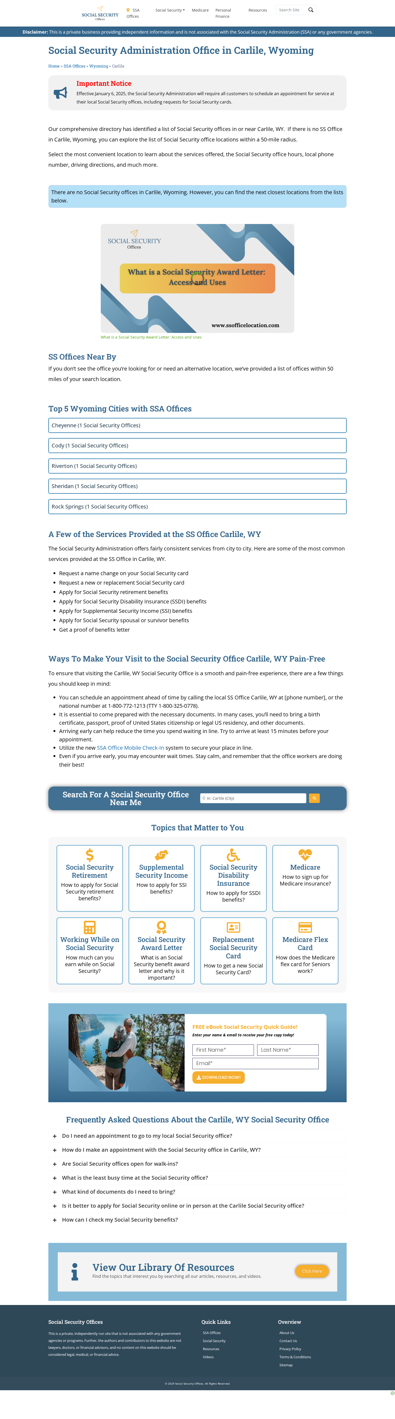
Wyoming (98, 66)
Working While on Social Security (89, 943)
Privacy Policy (290, 1348)
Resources (258, 10)
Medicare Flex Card (305, 943)
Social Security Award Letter (161, 943)
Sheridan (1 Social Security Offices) (95, 486)
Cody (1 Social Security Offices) (90, 445)
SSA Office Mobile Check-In (130, 747)
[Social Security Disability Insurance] (233, 855)
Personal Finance (223, 13)
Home (54, 66)
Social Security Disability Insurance (233, 875)
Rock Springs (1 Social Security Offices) (100, 506)
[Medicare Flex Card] (305, 927)
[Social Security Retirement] (89, 855)
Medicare (200, 10)
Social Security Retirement (90, 871)
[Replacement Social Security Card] (233, 927)
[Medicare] (305, 855)
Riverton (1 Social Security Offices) (94, 466)
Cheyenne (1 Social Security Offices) (96, 425)
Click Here (312, 1271)
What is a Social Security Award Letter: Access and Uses (180, 232)
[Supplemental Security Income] (161, 855)
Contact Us (288, 1340)
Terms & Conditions (295, 1356)
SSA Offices (133, 13)
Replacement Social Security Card (233, 947)
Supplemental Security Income (161, 871)
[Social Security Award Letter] (161, 927)
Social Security (169, 10)
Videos (208, 1356)
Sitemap (286, 1365)
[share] (283, 230)
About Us (286, 1332)
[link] (109, 232)
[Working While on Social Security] (89, 927)
